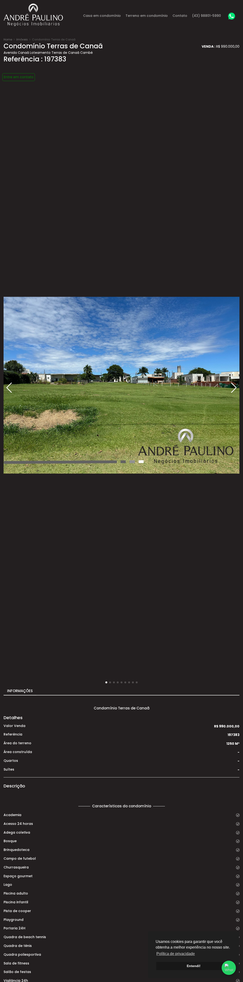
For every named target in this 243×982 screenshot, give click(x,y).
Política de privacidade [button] (175, 954)
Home (8, 39)
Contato (180, 15)
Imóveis (22, 39)
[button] (234, 388)
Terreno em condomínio (147, 15)
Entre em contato (18, 77)
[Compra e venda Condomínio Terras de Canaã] (121, 385)
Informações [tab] (20, 690)
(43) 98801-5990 (206, 15)
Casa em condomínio (102, 15)
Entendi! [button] (194, 966)
